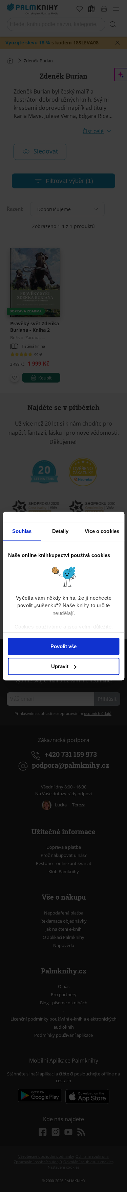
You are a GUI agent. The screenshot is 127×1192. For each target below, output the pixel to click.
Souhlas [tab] (22, 531)
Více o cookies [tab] (102, 531)
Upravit (59, 666)
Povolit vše (63, 646)
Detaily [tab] (60, 531)
